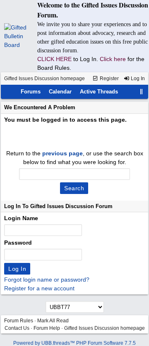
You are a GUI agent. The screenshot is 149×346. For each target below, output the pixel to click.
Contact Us (17, 328)
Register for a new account (39, 288)
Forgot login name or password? (46, 279)
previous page (62, 153)
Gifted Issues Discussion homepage (44, 78)
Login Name (21, 218)
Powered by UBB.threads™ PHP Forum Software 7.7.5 (74, 343)
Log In (137, 78)
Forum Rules (18, 321)
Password (18, 242)
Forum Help (47, 328)
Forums (31, 91)
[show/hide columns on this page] (141, 91)
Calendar (60, 91)
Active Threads (99, 91)
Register (109, 78)
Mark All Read (53, 321)
